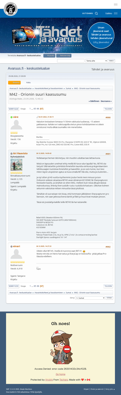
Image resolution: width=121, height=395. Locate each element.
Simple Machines (26, 389)
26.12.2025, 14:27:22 (43, 246)
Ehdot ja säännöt (97, 389)
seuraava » (106, 101)
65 (35, 108)
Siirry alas (13, 109)
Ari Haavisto (20, 153)
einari (16, 246)
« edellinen (94, 101)
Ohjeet (86, 389)
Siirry (72, 298)
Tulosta (108, 109)
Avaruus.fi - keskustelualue (29, 68)
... (32, 108)
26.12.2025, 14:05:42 (43, 153)
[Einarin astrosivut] (11, 272)
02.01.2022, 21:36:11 (46, 117)
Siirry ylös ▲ (110, 389)
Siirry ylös (13, 286)
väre (15, 117)
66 (38, 108)
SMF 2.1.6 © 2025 (12, 389)
